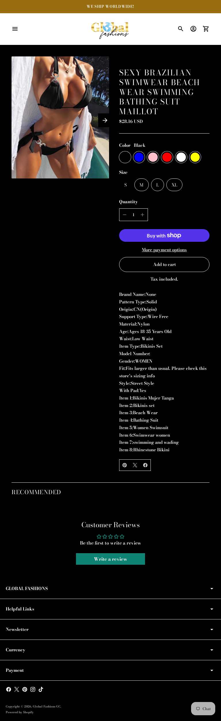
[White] (181, 157)
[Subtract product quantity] (124, 215)
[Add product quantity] (142, 215)
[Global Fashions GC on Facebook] (9, 689)
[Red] (167, 157)
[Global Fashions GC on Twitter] (17, 689)
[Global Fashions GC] (110, 29)
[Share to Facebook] (145, 465)
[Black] (125, 157)
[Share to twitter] (135, 465)
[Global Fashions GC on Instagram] (33, 689)
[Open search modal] (180, 28)
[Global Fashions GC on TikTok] (41, 689)
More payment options (164, 249)
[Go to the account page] (193, 28)
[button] (105, 120)
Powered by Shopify (20, 712)
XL (174, 185)
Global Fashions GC (46, 706)
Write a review (110, 559)
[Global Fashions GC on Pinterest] (25, 689)
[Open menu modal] (15, 28)
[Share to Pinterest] (124, 465)
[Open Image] (60, 117)
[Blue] (139, 157)
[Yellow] (195, 157)
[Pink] (153, 157)
